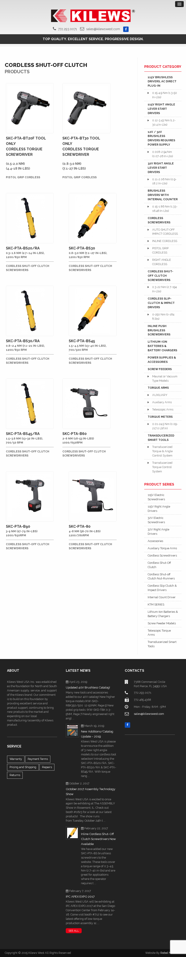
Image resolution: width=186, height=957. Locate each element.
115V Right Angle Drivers (159, 509)
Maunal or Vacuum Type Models (164, 378)
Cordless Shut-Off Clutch (159, 565)
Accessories (155, 541)
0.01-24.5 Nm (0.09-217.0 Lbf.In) (165, 426)
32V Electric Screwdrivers (156, 520)
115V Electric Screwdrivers (156, 497)
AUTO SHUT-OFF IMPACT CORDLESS (165, 232)
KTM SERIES (156, 604)
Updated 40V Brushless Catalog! (88, 687)
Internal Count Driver (162, 597)
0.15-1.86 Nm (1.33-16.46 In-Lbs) (164, 208)
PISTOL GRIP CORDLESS (160, 250)
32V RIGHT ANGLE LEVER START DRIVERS (161, 168)
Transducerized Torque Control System (162, 467)
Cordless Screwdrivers (162, 555)
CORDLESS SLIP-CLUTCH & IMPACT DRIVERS (161, 303)
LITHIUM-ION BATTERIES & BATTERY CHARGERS (162, 346)
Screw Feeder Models (162, 623)
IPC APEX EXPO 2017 (80, 896)
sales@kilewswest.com (103, 29)
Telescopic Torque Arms (159, 633)
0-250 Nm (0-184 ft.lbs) (163, 316)
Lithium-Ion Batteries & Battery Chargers (163, 614)
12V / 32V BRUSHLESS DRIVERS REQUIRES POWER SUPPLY (161, 138)
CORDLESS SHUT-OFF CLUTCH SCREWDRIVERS (160, 276)
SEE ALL (74, 930)
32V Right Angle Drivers (158, 531)
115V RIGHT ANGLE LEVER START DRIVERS (161, 109)
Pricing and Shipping (23, 767)
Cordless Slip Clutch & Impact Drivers (162, 588)
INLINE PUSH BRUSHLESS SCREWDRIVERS (159, 330)
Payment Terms (38, 759)
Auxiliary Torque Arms (162, 548)
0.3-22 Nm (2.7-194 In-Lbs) (164, 289)
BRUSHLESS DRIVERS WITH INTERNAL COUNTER (163, 195)
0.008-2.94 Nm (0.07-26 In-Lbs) (162, 154)
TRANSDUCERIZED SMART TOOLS (161, 438)
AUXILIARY (159, 395)
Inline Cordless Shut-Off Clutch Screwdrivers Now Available (98, 839)
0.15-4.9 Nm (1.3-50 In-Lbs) (164, 95)
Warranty (16, 759)
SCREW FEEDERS (160, 369)
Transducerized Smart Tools (162, 644)
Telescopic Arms (162, 409)
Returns (15, 775)
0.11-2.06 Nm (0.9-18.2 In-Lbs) (164, 181)
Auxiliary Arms (162, 402)
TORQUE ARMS (158, 387)
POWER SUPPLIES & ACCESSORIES (162, 360)
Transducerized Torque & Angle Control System (162, 451)
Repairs (47, 767)
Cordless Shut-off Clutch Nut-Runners (161, 576)
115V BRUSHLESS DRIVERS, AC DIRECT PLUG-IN (162, 82)
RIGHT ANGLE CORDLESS (161, 262)
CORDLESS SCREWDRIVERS (159, 220)
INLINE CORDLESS (164, 241)
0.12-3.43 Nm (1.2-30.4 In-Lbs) (164, 122)
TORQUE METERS (160, 416)
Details (30, 88)
